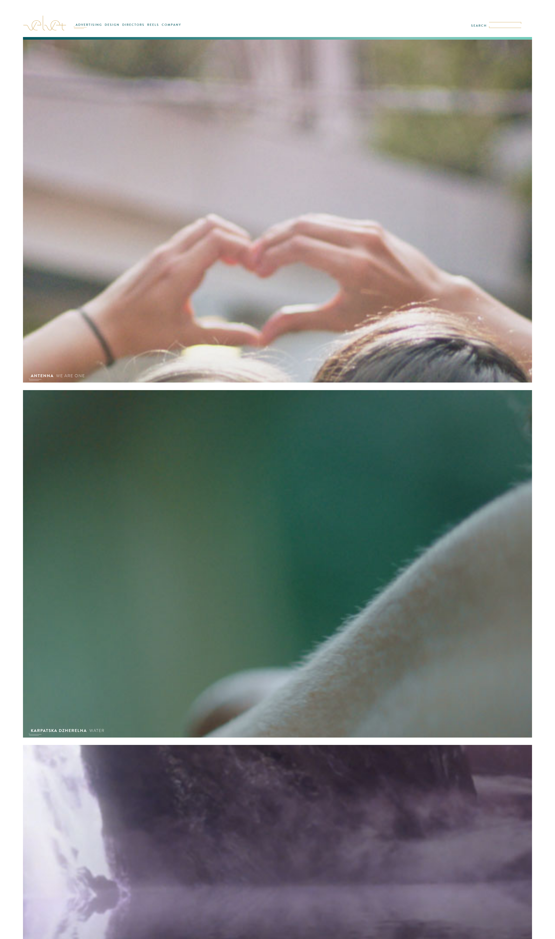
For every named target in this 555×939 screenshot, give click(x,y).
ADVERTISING (89, 25)
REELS (153, 25)
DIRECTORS (133, 25)
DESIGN (112, 25)
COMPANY (171, 25)
